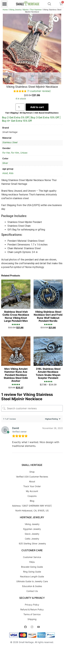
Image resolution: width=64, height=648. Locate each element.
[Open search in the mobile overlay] (49, 3)
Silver (5, 163)
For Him (15, 152)
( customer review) (39, 91)
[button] (4, 3)
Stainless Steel (9, 142)
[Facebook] (25, 626)
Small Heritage (26, 642)
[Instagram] (32, 626)
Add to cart (37, 107)
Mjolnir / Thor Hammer (32, 10)
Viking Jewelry (15, 10)
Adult (5, 173)
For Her (6, 152)
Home (5, 10)
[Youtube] (38, 626)
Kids (11, 173)
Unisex (23, 152)
